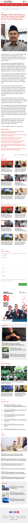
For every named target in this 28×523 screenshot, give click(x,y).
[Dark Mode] (24, 1)
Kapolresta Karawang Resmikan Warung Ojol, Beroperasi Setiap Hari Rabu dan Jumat (11, 138)
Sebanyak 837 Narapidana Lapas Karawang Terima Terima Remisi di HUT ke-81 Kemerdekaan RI (13, 141)
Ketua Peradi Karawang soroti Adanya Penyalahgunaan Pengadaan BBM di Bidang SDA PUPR (13, 344)
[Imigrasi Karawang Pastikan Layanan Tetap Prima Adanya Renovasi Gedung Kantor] (7, 164)
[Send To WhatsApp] (26, 155)
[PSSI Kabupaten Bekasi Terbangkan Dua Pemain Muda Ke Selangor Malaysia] (21, 388)
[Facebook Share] (15, 155)
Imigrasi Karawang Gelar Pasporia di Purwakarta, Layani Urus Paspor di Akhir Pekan (14, 135)
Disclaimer (12, 517)
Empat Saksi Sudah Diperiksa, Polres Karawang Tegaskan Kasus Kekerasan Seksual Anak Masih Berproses (12, 455)
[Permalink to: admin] (2, 21)
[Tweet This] (18, 155)
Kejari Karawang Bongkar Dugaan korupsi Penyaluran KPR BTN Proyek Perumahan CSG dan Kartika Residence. (14, 459)
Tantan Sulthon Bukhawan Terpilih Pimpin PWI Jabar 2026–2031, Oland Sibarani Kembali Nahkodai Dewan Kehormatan (13, 145)
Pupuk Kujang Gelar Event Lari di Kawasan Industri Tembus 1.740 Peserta (12, 382)
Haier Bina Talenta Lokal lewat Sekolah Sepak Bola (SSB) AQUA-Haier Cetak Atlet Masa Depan (7, 394)
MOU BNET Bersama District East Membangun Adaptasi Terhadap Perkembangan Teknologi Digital (17, 500)
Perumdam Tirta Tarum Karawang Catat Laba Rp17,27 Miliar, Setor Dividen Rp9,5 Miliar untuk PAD (13, 149)
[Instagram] (15, 512)
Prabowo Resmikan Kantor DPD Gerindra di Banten (14, 425)
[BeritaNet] (8, 1)
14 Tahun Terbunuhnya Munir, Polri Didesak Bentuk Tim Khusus (15, 420)
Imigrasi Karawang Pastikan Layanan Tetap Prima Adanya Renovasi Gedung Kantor (12, 132)
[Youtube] (18, 512)
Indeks (17, 516)
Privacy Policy (5, 517)
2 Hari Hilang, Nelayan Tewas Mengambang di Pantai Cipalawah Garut (14, 415)
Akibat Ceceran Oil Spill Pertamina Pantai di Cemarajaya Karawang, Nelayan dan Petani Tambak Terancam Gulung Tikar (17, 355)
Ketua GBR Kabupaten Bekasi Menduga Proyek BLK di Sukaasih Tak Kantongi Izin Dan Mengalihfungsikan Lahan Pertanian (13, 478)
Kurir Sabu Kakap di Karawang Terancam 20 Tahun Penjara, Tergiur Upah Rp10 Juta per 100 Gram (12, 464)
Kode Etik (22, 516)
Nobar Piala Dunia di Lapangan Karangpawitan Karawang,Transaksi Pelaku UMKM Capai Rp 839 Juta (17, 487)
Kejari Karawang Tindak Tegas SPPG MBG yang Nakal (13, 468)
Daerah (2, 12)
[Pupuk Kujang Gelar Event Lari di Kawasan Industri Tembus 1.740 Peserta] (14, 373)
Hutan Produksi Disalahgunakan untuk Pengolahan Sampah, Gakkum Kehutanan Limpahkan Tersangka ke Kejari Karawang (13, 473)
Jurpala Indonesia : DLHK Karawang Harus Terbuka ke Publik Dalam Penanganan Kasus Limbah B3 (18, 349)
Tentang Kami (11, 516)
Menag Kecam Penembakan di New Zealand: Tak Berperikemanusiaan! (15, 411)
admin (5, 21)
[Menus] (2, 1)
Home (2, 8)
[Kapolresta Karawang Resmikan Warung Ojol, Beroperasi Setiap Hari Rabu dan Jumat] (7, 177)
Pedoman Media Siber (21, 517)
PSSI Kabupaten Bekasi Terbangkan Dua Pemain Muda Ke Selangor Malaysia (20, 394)
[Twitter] (13, 512)
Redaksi (5, 516)
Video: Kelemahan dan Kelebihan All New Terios (14, 429)
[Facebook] (10, 512)
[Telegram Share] (23, 155)
